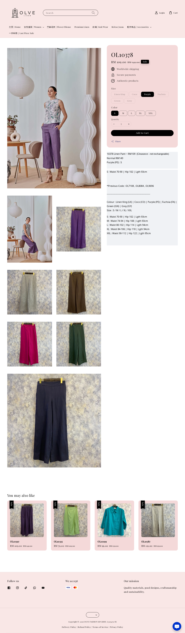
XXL (151, 113)
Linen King (119, 94)
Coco (134, 94)
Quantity (115, 119)
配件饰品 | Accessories (138, 27)
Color (114, 107)
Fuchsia (162, 94)
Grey (129, 100)
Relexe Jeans (118, 27)
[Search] (93, 12)
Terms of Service (100, 627)
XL (140, 113)
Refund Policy (84, 627)
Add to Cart (142, 132)
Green (117, 100)
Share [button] (118, 141)
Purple (147, 94)
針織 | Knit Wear (100, 27)
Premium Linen (81, 27)
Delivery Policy (69, 627)
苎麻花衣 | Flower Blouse (59, 27)
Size (113, 88)
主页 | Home (15, 27)
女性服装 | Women (32, 27)
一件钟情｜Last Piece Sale (21, 33)
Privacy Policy (116, 627)
